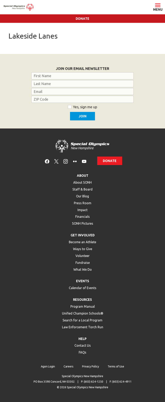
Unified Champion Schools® (82, 313)
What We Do (82, 269)
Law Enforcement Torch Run (82, 327)
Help (82, 339)
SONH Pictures (82, 223)
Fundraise (82, 262)
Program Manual (82, 306)
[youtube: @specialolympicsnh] (84, 161)
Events (82, 281)
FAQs (82, 352)
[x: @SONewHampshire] (56, 161)
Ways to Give (82, 249)
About (82, 175)
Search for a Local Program (82, 320)
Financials (82, 216)
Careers (68, 366)
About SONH (82, 182)
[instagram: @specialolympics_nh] (65, 161)
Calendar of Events (82, 288)
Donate (82, 18)
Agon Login (48, 366)
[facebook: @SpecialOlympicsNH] (47, 161)
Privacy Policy (90, 366)
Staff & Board (82, 189)
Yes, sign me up (85, 107)
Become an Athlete (82, 242)
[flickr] (75, 161)
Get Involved (83, 235)
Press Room (82, 203)
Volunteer (82, 256)
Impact (82, 210)
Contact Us (82, 345)
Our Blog (82, 196)
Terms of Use (116, 366)
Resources (82, 299)
